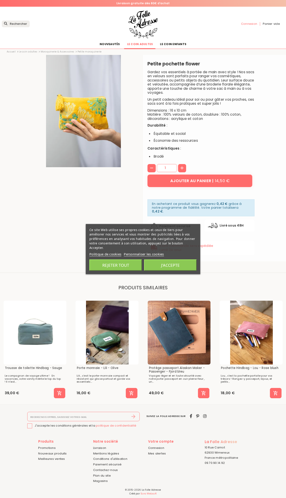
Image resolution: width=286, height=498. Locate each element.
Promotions (47, 448)
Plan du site (102, 475)
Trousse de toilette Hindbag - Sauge (33, 368)
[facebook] (191, 416)
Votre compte (161, 441)
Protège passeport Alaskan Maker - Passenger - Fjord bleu (177, 369)
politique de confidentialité (116, 425)
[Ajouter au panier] (59, 393)
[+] (182, 168)
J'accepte (170, 265)
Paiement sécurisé (107, 464)
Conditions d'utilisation (110, 459)
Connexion (156, 448)
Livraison (99, 448)
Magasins (100, 481)
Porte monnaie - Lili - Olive (97, 368)
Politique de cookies (105, 254)
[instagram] (205, 416)
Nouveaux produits (52, 453)
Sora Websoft (149, 493)
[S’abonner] (133, 416)
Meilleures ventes (51, 459)
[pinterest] (197, 416)
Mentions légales (106, 453)
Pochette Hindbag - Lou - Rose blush (249, 368)
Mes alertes (157, 453)
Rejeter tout (115, 265)
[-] (151, 168)
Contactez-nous (105, 470)
